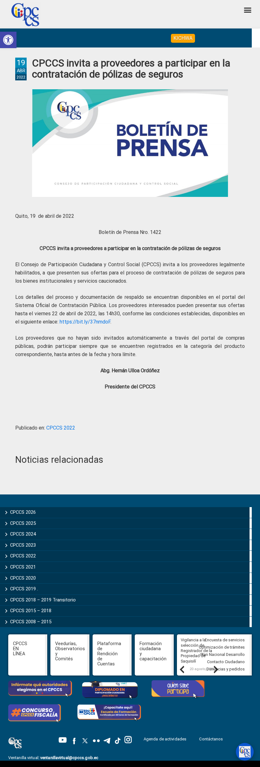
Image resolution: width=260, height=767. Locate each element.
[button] (8, 40)
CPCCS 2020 (23, 578)
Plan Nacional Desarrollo (222, 654)
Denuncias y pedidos (225, 669)
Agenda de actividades (165, 739)
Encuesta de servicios (225, 640)
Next (215, 669)
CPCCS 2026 (23, 512)
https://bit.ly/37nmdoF (85, 322)
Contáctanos (211, 739)
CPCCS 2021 (23, 567)
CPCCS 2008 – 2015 (30, 622)
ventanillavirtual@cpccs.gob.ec (69, 757)
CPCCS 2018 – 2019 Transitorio (43, 600)
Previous (181, 669)
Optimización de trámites (222, 647)
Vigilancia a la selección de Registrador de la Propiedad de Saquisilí (196, 650)
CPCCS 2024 (23, 534)
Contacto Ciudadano (226, 661)
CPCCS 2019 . (24, 589)
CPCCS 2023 (23, 545)
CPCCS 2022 (60, 428)
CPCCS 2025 (23, 523)
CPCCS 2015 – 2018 (30, 610)
